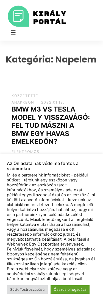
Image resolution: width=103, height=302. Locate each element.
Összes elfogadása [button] (70, 289)
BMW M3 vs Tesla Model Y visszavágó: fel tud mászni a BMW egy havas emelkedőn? (51, 125)
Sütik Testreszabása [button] (27, 289)
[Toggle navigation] (13, 32)
